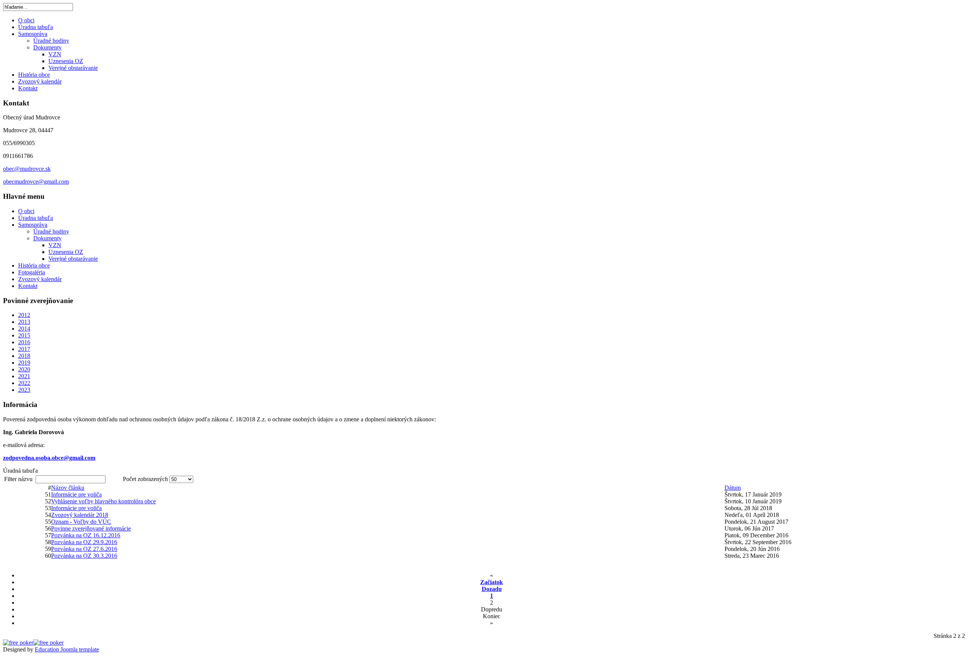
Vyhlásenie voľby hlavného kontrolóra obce (103, 501)
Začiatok (491, 582)
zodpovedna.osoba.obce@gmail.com (49, 458)
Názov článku (67, 487)
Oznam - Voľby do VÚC (81, 521)
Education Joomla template (67, 649)
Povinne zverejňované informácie (91, 528)
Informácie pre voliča (76, 494)
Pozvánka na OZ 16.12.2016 (85, 535)
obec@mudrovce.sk (27, 169)
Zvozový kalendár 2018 (79, 515)
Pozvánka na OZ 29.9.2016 (84, 542)
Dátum (732, 487)
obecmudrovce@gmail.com (36, 181)
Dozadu (492, 589)
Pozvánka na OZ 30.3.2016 (84, 555)
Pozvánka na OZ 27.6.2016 (84, 549)
